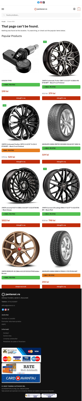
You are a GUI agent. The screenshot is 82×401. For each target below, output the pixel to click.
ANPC (4, 324)
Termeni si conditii (8, 319)
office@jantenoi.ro (8, 305)
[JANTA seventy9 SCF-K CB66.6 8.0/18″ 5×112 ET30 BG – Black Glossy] (21, 186)
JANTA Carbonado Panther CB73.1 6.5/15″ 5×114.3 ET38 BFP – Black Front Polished (19, 145)
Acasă (3, 21)
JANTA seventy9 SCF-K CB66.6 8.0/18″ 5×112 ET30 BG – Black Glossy (20, 209)
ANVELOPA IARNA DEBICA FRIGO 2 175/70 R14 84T (59, 271)
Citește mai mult (20, 287)
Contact (6, 333)
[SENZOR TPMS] (21, 59)
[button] (78, 9)
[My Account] (74, 9)
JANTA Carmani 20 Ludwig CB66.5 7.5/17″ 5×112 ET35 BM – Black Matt (60, 209)
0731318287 (12, 302)
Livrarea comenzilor (10, 339)
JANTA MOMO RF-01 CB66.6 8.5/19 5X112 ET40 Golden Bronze (20, 272)
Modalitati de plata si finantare (14, 341)
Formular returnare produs (11, 321)
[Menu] (5, 9)
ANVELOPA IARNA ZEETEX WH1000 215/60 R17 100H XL (61, 144)
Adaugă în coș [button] (20, 98)
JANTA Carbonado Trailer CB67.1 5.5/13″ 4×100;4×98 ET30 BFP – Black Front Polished (60, 82)
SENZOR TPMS (7, 81)
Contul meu (7, 336)
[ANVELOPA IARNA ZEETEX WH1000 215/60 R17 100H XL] (61, 122)
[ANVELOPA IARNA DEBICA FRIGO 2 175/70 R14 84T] (61, 249)
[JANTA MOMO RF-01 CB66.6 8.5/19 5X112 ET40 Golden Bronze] (21, 249)
